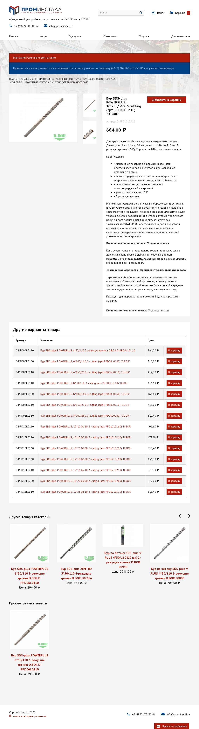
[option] (29, 557)
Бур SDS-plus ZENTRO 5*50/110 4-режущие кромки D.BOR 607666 (76, 573)
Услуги (143, 36)
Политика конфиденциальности (27, 716)
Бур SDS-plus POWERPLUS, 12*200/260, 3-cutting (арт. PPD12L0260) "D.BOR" (85, 481)
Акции (43, 36)
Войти (160, 13)
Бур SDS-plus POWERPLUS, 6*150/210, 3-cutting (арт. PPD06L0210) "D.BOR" (85, 372)
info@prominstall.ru (60, 26)
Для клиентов (179, 36)
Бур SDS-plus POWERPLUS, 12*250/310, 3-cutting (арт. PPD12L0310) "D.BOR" (85, 491)
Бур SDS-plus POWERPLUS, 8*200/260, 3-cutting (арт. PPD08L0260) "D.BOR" (85, 415)
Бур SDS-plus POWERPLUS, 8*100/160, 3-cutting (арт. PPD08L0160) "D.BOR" (85, 394)
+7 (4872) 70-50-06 (26, 26)
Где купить (75, 36)
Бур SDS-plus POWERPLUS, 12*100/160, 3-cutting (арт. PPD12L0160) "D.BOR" (85, 459)
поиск (103, 12)
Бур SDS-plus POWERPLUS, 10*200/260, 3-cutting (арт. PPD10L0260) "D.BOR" (85, 448)
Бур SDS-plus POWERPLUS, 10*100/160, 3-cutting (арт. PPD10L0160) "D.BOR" (85, 426)
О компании (110, 36)
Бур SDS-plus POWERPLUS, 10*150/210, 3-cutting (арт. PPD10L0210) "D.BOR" (85, 437)
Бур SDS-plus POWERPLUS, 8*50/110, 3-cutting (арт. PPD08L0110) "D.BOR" (84, 383)
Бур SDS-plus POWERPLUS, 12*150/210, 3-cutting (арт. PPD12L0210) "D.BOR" (85, 470)
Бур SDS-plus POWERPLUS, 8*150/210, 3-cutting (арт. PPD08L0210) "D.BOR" (85, 405)
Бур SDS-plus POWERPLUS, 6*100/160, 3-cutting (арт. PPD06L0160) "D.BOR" (85, 361)
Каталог (13, 36)
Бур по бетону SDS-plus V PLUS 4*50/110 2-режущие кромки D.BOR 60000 (169, 573)
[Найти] (141, 13)
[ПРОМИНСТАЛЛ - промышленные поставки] (35, 10)
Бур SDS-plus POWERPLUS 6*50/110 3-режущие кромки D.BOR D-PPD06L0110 (87, 350)
